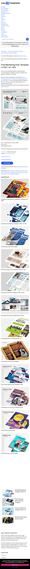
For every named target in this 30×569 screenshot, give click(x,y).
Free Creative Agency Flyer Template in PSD (12, 384)
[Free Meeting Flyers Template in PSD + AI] (15, 327)
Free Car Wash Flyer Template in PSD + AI (20, 508)
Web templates (4, 36)
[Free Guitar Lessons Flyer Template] (15, 350)
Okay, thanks (15, 565)
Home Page (3, 51)
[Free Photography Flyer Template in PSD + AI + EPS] (15, 258)
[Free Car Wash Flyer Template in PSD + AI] (8, 511)
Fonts (2, 18)
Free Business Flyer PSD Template (9, 246)
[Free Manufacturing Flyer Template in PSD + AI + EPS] (15, 212)
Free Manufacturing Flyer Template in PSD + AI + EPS (14, 223)
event (25, 170)
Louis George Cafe (5, 156)
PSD (8, 174)
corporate (21, 170)
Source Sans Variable (6, 159)
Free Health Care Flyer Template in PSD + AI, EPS (12, 292)
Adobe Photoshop (21, 56)
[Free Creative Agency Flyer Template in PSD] (15, 373)
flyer (6, 172)
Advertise (4, 557)
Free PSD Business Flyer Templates (9, 53)
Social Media (4, 32)
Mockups (3, 7)
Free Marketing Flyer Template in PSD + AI (20, 490)
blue (8, 170)
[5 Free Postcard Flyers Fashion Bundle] (8, 520)
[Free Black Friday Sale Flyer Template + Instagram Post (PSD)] (15, 188)
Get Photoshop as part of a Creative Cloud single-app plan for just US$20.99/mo (14, 79)
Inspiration (3, 22)
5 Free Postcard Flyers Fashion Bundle (21, 518)
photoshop (18, 172)
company (17, 170)
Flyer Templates (4, 8)
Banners (3, 15)
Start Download (15, 46)
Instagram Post (4, 24)
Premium (3, 30)
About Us (4, 555)
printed (25, 172)
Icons (2, 21)
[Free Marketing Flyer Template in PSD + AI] (8, 493)
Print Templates (4, 10)
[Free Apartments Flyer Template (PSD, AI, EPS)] (15, 304)
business (12, 170)
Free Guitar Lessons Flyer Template (10, 361)
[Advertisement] (15, 471)
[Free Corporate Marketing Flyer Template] (8, 502)
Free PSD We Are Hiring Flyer (8, 430)
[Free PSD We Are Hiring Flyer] (15, 419)
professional (4, 174)
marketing (12, 172)
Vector (2, 33)
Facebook (3, 16)
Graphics (3, 19)
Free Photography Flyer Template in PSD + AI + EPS (13, 269)
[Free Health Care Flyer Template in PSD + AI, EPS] (15, 281)
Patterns (3, 29)
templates (16, 174)
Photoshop (10, 44)
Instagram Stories (5, 25)
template (12, 174)
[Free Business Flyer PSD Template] (15, 235)
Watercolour (4, 35)
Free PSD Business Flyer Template (9, 453)
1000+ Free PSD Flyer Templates (15, 51)
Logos (2, 27)
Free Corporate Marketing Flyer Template (19, 500)
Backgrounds (4, 11)
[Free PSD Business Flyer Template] (15, 442)
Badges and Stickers (5, 13)
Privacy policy (15, 567)
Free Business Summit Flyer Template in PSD (12, 407)
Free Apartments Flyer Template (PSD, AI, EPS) (12, 315)
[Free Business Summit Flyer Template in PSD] (15, 396)
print (22, 172)
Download (7, 163)
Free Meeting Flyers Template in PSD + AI (11, 338)
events (2, 172)
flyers (8, 172)
